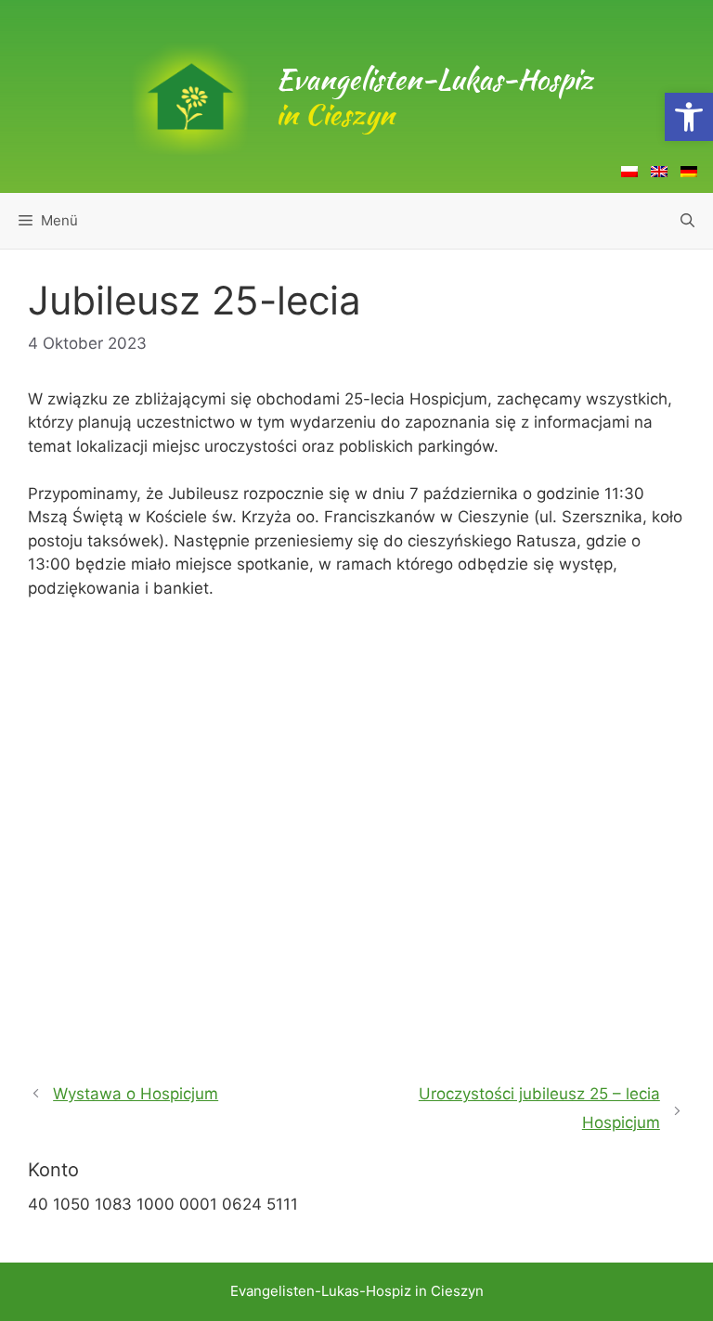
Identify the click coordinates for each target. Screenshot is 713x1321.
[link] (689, 117)
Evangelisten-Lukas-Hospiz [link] (434, 96)
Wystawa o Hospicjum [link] (135, 1093)
